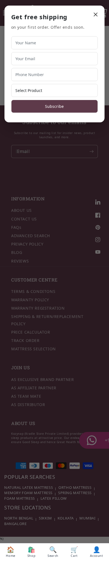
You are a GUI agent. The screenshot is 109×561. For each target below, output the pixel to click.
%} (54, 282)
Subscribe (54, 106)
